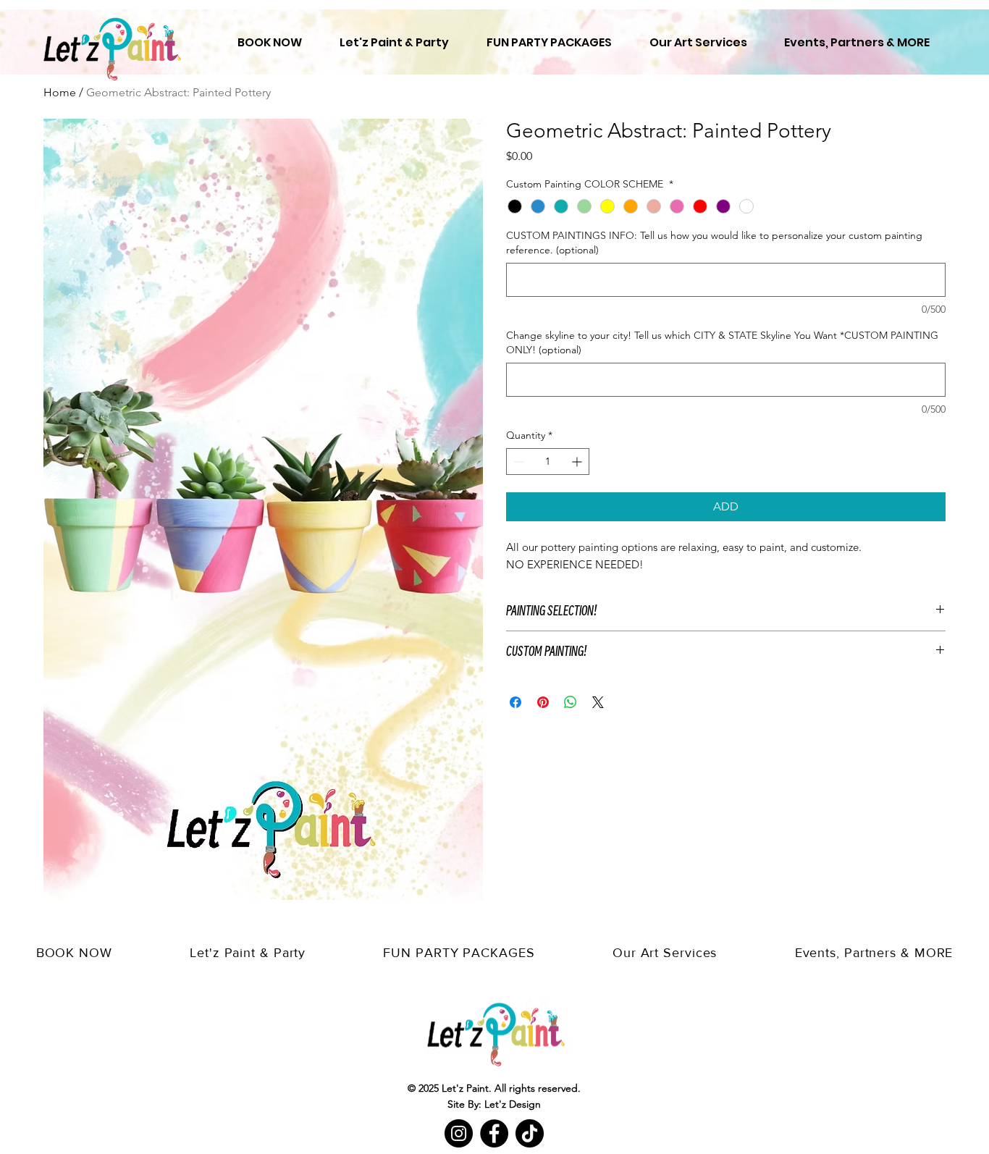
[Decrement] (517, 461)
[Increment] (578, 461)
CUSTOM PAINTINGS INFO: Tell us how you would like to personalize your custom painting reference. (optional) (714, 242)
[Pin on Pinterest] (543, 702)
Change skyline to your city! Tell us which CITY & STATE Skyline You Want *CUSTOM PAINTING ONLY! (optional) (722, 342)
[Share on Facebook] (515, 702)
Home (59, 92)
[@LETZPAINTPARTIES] (459, 1133)
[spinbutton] (547, 461)
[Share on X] (598, 702)
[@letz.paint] (529, 1133)
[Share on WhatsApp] (570, 702)
